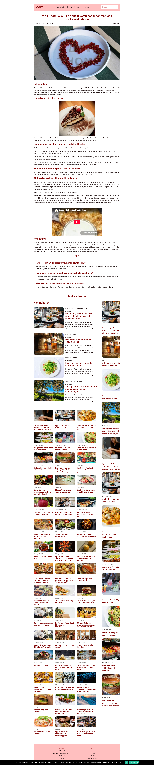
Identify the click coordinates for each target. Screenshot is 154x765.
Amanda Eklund (78, 381)
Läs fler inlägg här (77, 296)
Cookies (76, 7)
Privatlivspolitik (134, 762)
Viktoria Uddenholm (81, 308)
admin (75, 334)
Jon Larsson (49, 23)
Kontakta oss (84, 7)
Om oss (69, 7)
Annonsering (61, 7)
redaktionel (116, 23)
